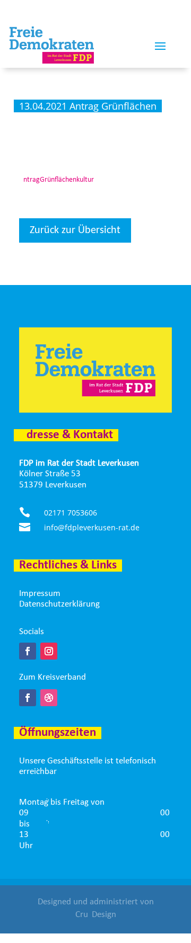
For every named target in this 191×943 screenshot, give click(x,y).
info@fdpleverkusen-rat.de (92, 527)
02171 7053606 (70, 513)
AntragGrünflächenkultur (56, 180)
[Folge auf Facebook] (27, 651)
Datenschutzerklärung (59, 604)
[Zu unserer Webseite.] (48, 697)
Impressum (39, 593)
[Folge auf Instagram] (48, 651)
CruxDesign (95, 914)
